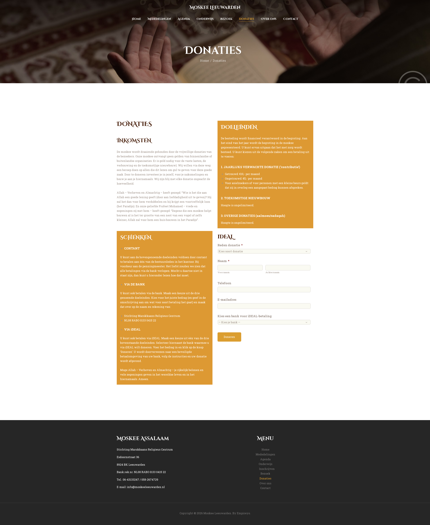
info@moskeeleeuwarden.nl (146, 487)
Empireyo (243, 513)
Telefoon (224, 283)
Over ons (265, 483)
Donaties (265, 478)
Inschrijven (267, 469)
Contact (265, 488)
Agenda (265, 459)
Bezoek (265, 473)
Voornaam (224, 272)
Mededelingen (265, 454)
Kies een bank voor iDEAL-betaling (245, 316)
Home (204, 61)
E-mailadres (227, 300)
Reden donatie (230, 245)
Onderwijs (265, 464)
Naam (223, 261)
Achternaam (273, 272)
